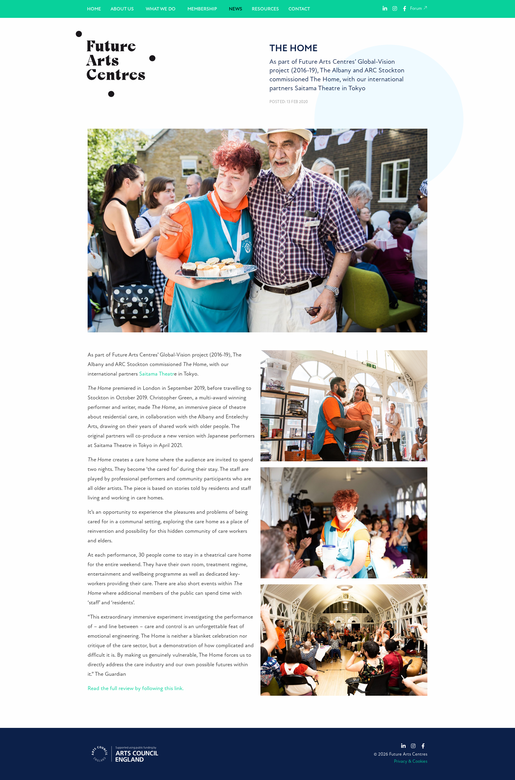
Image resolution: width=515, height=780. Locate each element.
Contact (299, 9)
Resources (265, 9)
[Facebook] (404, 8)
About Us (122, 9)
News (235, 9)
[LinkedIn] (385, 8)
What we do (161, 9)
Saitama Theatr (156, 373)
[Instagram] (394, 8)
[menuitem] (94, 9)
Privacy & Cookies (410, 761)
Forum (416, 8)
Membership (202, 9)
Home (94, 9)
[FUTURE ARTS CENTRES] (115, 64)
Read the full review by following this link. (136, 688)
